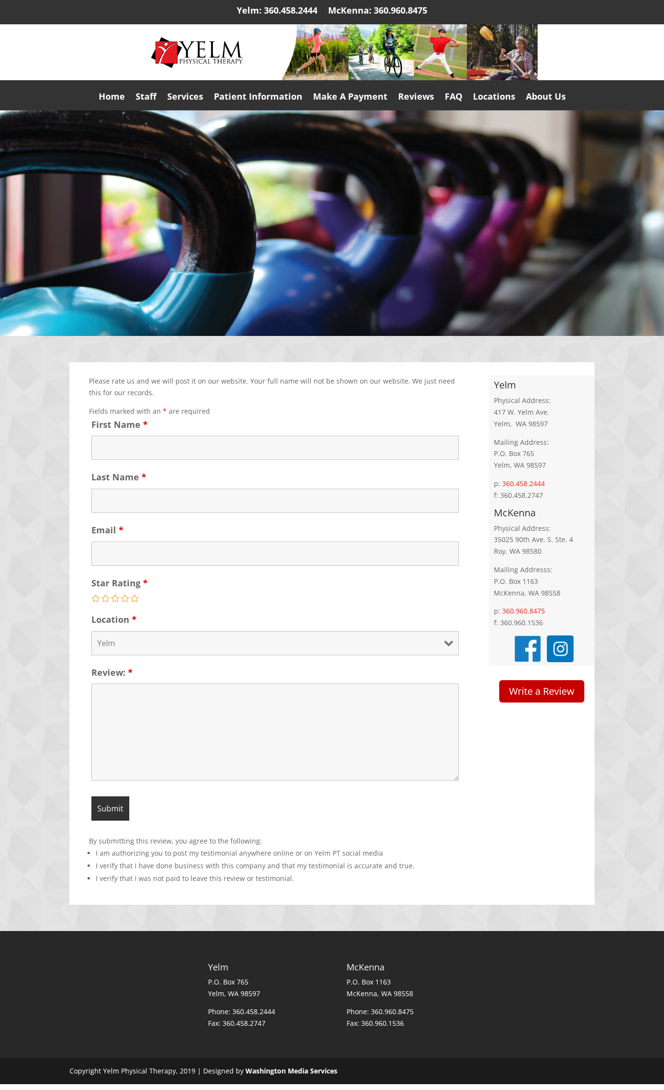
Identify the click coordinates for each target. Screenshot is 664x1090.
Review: (112, 672)
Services (185, 99)
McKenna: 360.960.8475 (377, 13)
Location (114, 619)
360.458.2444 (523, 483)
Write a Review (542, 691)
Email (107, 530)
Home (112, 99)
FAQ (453, 99)
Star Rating (119, 583)
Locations (494, 99)
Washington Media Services (291, 1070)
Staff (146, 99)
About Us (546, 99)
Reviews (416, 99)
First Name (119, 424)
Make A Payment (350, 99)
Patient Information (258, 99)
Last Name (118, 477)
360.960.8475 (523, 610)
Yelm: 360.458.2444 (277, 13)
